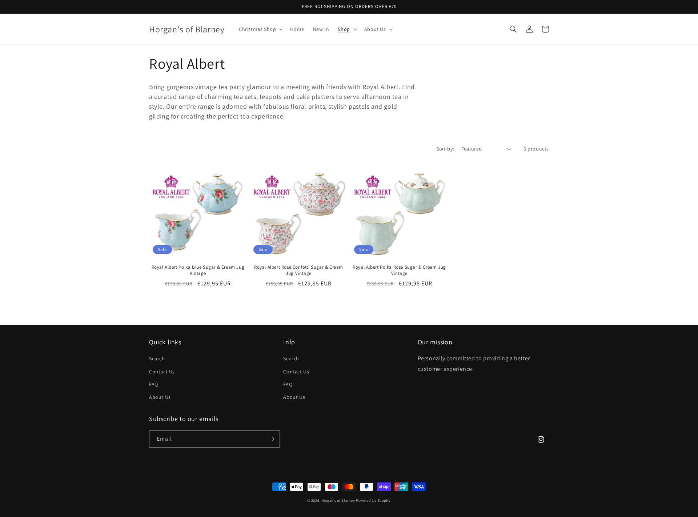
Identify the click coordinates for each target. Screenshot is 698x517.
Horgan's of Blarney (338, 500)
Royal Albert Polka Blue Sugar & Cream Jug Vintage (198, 270)
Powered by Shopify (373, 500)
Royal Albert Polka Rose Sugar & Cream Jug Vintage (399, 270)
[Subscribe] (272, 439)
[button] (260, 29)
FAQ (153, 384)
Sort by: (445, 148)
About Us (160, 397)
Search (157, 358)
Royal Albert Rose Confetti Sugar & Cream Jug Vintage (298, 270)
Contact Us (162, 371)
